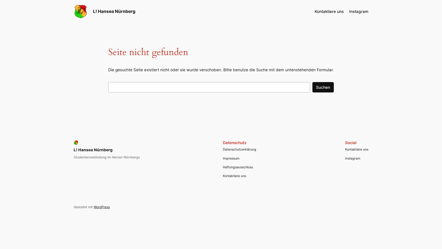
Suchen (323, 87)
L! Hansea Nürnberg (114, 11)
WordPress (102, 207)
